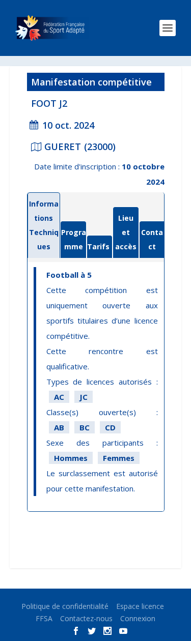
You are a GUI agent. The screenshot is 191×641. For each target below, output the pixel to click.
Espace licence (140, 606)
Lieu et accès (126, 232)
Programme (73, 239)
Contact (152, 239)
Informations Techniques (44, 225)
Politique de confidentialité (64, 606)
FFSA (44, 618)
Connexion (137, 618)
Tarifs (98, 246)
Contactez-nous (86, 618)
